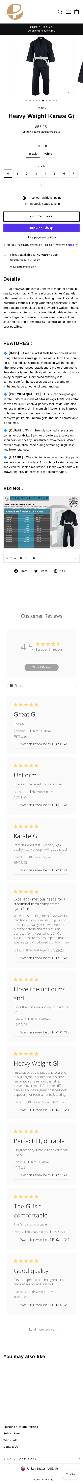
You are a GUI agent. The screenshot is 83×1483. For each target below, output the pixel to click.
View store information (23, 266)
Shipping (28, 131)
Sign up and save (20, 1458)
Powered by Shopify (41, 1479)
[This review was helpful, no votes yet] (57, 744)
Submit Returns (13, 1433)
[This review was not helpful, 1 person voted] (65, 1110)
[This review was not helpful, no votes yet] (65, 744)
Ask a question (21, 558)
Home (40, 107)
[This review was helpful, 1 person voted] (57, 805)
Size (41, 166)
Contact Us (10, 1446)
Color (41, 146)
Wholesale (10, 1440)
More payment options (41, 237)
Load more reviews (41, 1329)
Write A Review (41, 667)
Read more (61, 942)
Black (33, 153)
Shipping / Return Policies (20, 1426)
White (48, 153)
